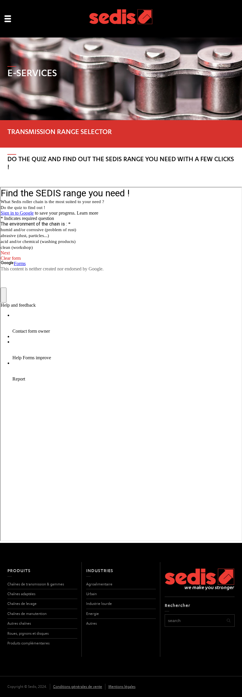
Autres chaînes (19, 623)
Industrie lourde (99, 603)
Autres (91, 623)
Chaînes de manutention (27, 613)
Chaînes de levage (22, 603)
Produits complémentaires (28, 643)
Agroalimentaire (99, 584)
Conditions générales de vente (77, 686)
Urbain (91, 594)
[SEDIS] (121, 19)
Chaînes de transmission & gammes (35, 584)
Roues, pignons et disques (28, 633)
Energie (92, 613)
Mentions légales (121, 686)
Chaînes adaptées (21, 594)
